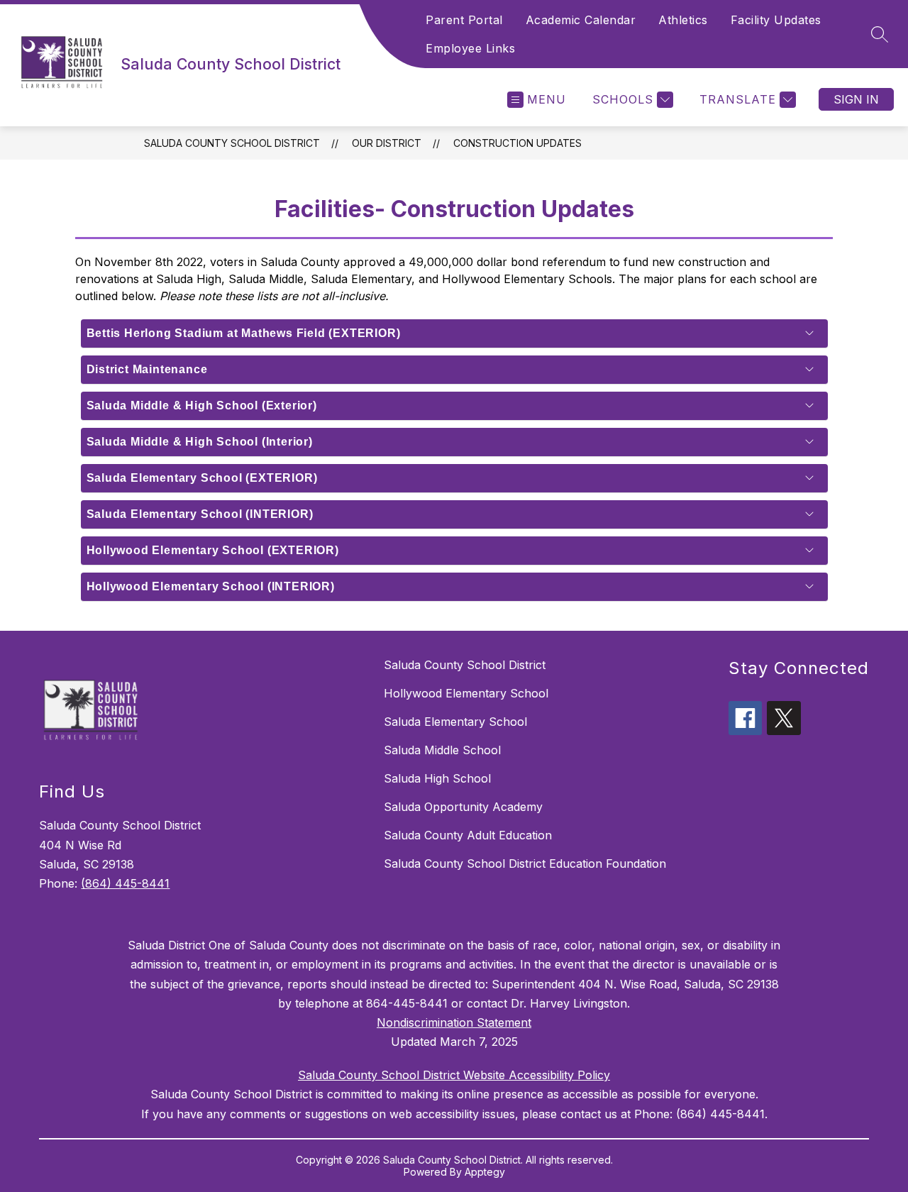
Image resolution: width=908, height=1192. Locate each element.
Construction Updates (517, 143)
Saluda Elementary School (455, 721)
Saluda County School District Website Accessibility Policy (454, 1075)
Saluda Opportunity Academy (463, 807)
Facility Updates (776, 20)
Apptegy (485, 1172)
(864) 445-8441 (125, 883)
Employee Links (470, 48)
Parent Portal (464, 20)
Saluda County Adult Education (468, 835)
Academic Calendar (581, 20)
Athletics (683, 20)
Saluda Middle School (442, 750)
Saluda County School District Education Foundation (525, 863)
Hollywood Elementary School (466, 693)
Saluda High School (437, 778)
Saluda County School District (232, 143)
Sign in (856, 99)
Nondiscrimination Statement (454, 1022)
